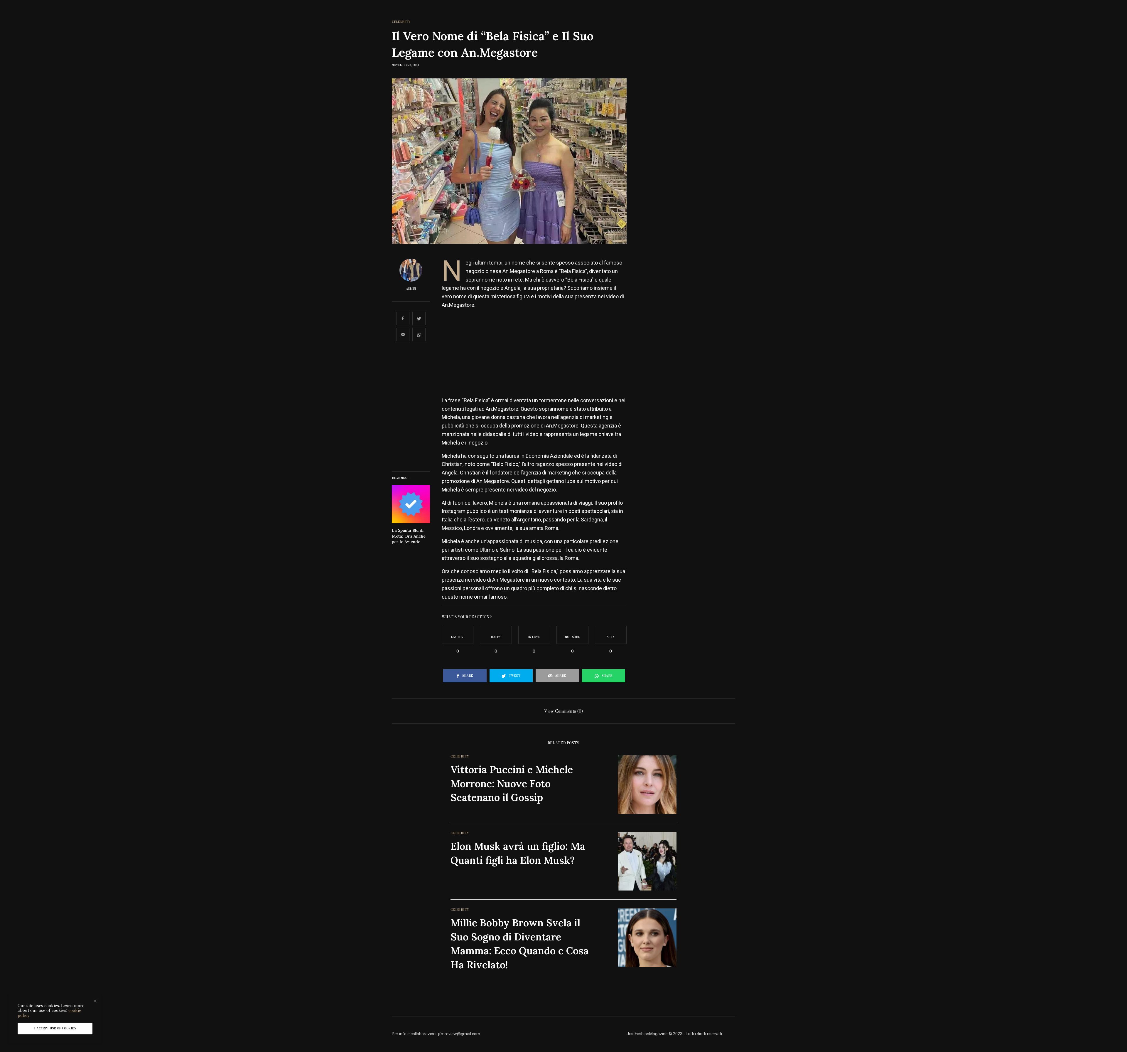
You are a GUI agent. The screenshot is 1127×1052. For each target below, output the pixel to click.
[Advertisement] (534, 355)
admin (411, 288)
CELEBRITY (401, 22)
